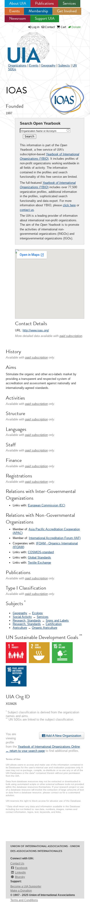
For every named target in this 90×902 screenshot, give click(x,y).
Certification (54, 624)
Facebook (21, 868)
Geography (48, 65)
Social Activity (22, 617)
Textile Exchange (39, 562)
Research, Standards (27, 620)
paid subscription (71, 336)
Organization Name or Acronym (38, 131)
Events (14, 11)
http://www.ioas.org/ (36, 330)
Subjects (64, 65)
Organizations (17, 65)
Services (69, 3)
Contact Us (17, 863)
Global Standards (39, 557)
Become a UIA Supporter (25, 886)
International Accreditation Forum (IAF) (55, 538)
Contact (49, 27)
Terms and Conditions (24, 900)
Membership (38, 11)
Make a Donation (21, 890)
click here (69, 205)
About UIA (17, 3)
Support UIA (44, 18)
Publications (44, 3)
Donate (76, 27)
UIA (23, 45)
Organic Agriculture (44, 627)
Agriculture (20, 627)
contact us (27, 210)
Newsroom (17, 18)
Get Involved (67, 11)
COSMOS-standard (41, 552)
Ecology (37, 613)
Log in (35, 27)
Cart (63, 27)
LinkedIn (20, 872)
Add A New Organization (63, 735)
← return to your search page (25, 751)
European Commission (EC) (46, 505)
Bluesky (20, 877)
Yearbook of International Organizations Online (49, 746)
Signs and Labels (57, 620)
